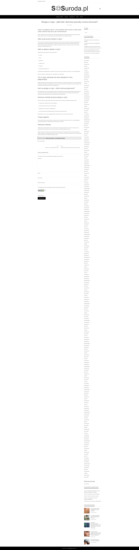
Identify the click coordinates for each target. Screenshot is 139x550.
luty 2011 (85, 404)
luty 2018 (85, 249)
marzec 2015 (86, 316)
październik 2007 (87, 440)
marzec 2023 (86, 133)
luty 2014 (85, 335)
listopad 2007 (86, 438)
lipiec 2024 (86, 102)
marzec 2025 (86, 87)
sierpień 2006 (86, 467)
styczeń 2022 (86, 159)
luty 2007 (85, 456)
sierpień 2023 (86, 123)
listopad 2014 (86, 318)
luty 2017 (85, 272)
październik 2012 (87, 366)
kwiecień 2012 (86, 377)
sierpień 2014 (86, 324)
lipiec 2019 (86, 217)
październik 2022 (87, 142)
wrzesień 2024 (86, 98)
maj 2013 (85, 352)
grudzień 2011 (86, 385)
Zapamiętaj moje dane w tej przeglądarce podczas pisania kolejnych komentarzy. (52, 187)
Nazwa (39, 173)
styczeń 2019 (86, 228)
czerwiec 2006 (86, 471)
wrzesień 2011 (86, 391)
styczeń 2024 (86, 114)
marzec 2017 (86, 270)
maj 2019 (85, 221)
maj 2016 (85, 289)
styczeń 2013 (86, 360)
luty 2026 (85, 70)
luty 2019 (85, 226)
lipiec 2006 (86, 469)
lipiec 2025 (86, 79)
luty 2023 (85, 135)
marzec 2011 (86, 402)
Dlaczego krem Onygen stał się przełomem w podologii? (95, 509)
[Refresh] (45, 190)
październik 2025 (87, 75)
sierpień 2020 (86, 192)
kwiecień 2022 (86, 154)
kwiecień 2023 (86, 131)
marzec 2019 (86, 224)
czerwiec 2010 (86, 419)
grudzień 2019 (86, 207)
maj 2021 (85, 175)
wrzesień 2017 (86, 259)
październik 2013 (87, 343)
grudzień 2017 (86, 253)
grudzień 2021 (86, 161)
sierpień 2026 (86, 60)
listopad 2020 (86, 186)
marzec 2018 (86, 247)
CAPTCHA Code (40, 195)
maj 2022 (85, 152)
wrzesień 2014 (86, 322)
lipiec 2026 (86, 62)
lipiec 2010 (86, 417)
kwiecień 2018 (86, 245)
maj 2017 (85, 266)
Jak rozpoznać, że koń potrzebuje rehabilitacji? (91, 53)
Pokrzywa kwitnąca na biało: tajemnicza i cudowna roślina (70, 147)
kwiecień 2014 (86, 331)
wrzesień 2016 (86, 282)
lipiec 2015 (86, 308)
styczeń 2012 (86, 383)
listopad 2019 (86, 209)
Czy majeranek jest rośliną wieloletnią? (93, 494)
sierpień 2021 (86, 169)
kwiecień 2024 (86, 108)
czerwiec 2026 (86, 64)
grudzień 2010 (86, 408)
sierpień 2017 (86, 261)
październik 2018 (87, 234)
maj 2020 (85, 198)
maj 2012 (85, 375)
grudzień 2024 (86, 93)
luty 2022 (85, 158)
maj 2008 (85, 427)
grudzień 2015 (86, 299)
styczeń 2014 (86, 337)
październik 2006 (87, 463)
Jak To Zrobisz (86, 483)
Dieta (77, 16)
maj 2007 (85, 450)
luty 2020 (85, 203)
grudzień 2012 (86, 362)
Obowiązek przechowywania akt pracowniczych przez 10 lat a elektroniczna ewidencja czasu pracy (96, 525)
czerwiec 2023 (86, 127)
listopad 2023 (86, 117)
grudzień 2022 (86, 138)
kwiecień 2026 (86, 68)
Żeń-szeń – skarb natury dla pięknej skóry (94, 501)
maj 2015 (85, 312)
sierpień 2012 (86, 370)
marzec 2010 (86, 425)
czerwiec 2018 (86, 242)
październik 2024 (87, 96)
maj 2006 (85, 473)
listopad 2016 (86, 278)
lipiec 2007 (86, 446)
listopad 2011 (86, 387)
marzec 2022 (86, 156)
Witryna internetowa (41, 182)
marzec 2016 (86, 293)
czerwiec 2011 (86, 396)
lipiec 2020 (86, 194)
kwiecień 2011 (86, 400)
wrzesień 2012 (86, 368)
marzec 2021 (86, 179)
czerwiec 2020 (86, 196)
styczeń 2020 (86, 205)
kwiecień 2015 (86, 314)
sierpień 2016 (86, 284)
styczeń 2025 (86, 91)
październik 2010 (87, 412)
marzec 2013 (86, 356)
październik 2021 (87, 165)
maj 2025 (85, 83)
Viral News (70, 548)
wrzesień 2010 (86, 414)
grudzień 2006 (86, 459)
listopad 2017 (86, 255)
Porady (66, 16)
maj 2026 (85, 66)
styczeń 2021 (86, 182)
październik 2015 (87, 303)
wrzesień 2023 (86, 121)
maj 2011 (85, 398)
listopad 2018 (86, 232)
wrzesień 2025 (86, 77)
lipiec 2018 (86, 240)
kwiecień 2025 (86, 85)
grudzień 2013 (86, 339)
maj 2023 (85, 129)
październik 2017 (87, 257)
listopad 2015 (86, 301)
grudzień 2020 (86, 184)
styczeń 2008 (86, 435)
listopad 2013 (86, 341)
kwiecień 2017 (86, 268)
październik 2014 (87, 320)
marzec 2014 (86, 333)
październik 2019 (87, 211)
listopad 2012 (86, 364)
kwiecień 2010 (86, 423)
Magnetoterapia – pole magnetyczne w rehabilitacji (55, 74)
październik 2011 (87, 389)
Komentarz (40, 158)
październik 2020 (87, 188)
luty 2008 (85, 433)
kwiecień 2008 (86, 429)
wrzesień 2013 (86, 345)
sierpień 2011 (86, 393)
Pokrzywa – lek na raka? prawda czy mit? (52, 147)
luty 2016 (85, 295)
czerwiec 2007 (86, 448)
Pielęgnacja (72, 16)
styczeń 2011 (86, 406)
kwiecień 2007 (86, 452)
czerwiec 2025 (86, 81)
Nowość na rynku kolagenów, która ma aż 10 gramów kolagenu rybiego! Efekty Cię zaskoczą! (96, 533)
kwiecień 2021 (86, 177)
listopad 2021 (86, 163)
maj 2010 (85, 421)
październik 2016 (87, 280)
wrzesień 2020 (86, 190)
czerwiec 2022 (86, 150)
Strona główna (59, 16)
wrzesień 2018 (86, 236)
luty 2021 (85, 180)
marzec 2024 (86, 110)
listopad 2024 (86, 94)
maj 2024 (85, 106)
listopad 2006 (86, 461)
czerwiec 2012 (86, 373)
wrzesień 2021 (86, 167)
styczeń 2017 (86, 274)
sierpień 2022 (86, 146)
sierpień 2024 (86, 100)
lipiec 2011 (86, 394)
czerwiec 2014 (86, 328)
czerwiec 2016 (86, 287)
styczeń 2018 (86, 251)
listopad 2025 (86, 73)
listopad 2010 (86, 410)
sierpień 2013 (86, 347)
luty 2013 (85, 358)
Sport (81, 16)
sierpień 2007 (86, 444)
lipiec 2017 (86, 263)
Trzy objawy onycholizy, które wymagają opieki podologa (95, 516)
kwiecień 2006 (86, 475)
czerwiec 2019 (86, 219)
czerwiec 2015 (86, 310)
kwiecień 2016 (86, 291)
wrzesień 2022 (86, 144)
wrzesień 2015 (86, 305)
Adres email (40, 177)
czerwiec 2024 (86, 104)
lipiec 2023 (86, 125)
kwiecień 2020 (86, 200)
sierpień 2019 (86, 215)
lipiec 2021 (86, 171)
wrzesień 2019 (86, 213)
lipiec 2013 (86, 349)
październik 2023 (87, 119)
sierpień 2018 (86, 238)
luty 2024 (85, 112)
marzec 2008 (86, 431)
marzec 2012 (86, 379)
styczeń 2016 (86, 297)
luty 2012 (85, 381)
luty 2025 (85, 89)
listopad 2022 (86, 140)
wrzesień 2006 (86, 465)
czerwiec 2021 (86, 173)
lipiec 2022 (86, 148)
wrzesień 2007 (86, 442)
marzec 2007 (86, 454)
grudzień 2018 (86, 230)
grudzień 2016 (86, 276)
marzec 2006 (86, 477)
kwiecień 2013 (86, 354)
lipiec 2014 (86, 326)
